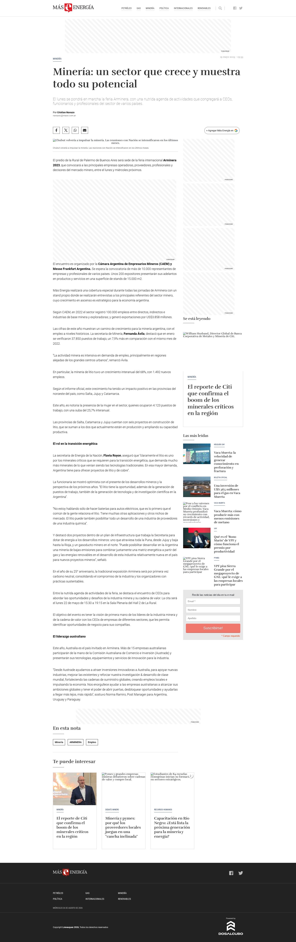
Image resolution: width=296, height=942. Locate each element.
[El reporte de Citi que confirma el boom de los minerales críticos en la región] (213, 349)
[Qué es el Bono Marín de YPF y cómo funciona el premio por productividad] (197, 538)
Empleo (92, 742)
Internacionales (183, 8)
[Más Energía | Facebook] (235, 8)
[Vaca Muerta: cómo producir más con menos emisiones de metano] (197, 512)
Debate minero (112, 809)
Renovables (204, 8)
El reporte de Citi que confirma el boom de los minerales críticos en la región (211, 400)
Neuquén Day (219, 445)
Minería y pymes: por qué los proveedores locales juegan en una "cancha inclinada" (123, 827)
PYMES (216, 558)
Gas (139, 8)
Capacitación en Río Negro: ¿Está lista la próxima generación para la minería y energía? (172, 827)
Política (164, 8)
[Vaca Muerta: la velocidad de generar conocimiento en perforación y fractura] (197, 454)
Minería (150, 8)
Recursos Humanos (163, 809)
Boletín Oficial (220, 478)
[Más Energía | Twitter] (241, 8)
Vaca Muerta (219, 503)
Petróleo (126, 8)
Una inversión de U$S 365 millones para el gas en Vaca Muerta (227, 491)
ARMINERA (76, 742)
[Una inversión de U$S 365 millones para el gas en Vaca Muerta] (197, 487)
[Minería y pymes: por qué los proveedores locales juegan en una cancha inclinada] (123, 789)
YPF (215, 529)
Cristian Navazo (66, 112)
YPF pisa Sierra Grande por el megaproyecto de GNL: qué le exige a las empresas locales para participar (228, 575)
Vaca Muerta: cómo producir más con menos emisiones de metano (228, 516)
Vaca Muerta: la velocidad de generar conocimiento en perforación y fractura (226, 462)
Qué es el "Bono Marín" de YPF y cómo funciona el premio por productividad (226, 544)
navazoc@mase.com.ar (64, 115)
